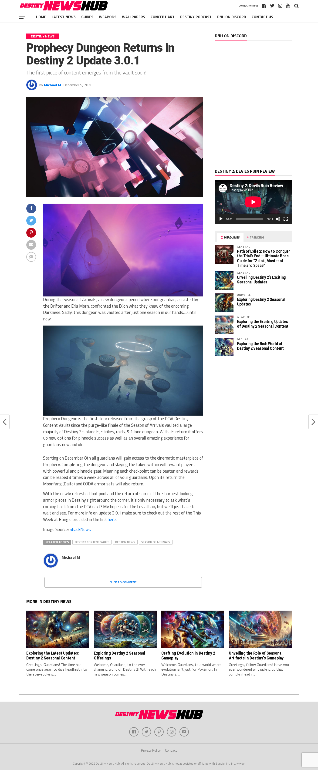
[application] (253, 202)
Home (41, 17)
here (112, 519)
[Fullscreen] (285, 219)
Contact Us (262, 17)
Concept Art (163, 17)
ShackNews (80, 529)
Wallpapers (133, 17)
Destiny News (125, 542)
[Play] (221, 219)
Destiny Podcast (196, 17)
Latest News (64, 17)
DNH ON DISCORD (231, 17)
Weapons (107, 17)
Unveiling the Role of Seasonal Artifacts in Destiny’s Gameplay (256, 655)
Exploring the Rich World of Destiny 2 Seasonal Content (260, 346)
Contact (171, 750)
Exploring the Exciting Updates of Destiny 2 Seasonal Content (262, 324)
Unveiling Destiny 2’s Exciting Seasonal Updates (261, 279)
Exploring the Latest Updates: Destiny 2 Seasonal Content (52, 655)
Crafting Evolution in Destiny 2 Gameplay (188, 655)
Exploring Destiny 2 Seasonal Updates (261, 301)
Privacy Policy (151, 750)
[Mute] (278, 219)
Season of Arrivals (155, 542)
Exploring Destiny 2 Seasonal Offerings (119, 655)
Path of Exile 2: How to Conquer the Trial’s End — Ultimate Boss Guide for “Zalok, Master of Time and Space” (263, 258)
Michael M (52, 85)
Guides (87, 17)
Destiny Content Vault (92, 542)
